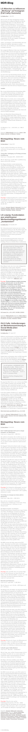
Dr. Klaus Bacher (4, 144)
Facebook (7, 713)
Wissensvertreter (13, 719)
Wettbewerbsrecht (9, 132)
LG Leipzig (9, 318)
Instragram (11, 415)
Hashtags (24, 359)
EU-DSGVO (3, 318)
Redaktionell (21, 415)
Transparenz (14, 318)
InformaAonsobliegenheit (6, 715)
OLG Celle (15, 415)
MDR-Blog (7, 2)
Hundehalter (18, 713)
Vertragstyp (3, 210)
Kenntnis (13, 715)
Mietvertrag (13, 208)
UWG (2, 417)
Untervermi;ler (4, 717)
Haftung (2, 415)
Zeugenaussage (21, 719)
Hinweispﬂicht (13, 713)
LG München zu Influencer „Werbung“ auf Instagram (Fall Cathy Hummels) (13, 11)
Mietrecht (13, 207)
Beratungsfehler (20, 712)
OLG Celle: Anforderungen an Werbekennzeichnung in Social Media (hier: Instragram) (13, 326)
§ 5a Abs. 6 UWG (9, 350)
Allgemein (8, 207)
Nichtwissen (3, 716)
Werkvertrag (18, 210)
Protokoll (16, 716)
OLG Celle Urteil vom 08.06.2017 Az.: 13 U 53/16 (13, 411)
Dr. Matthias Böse (4, 16)
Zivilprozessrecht (4, 712)
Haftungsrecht (13, 710)
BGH (20, 315)
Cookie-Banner (6, 118)
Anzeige (21, 132)
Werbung (18, 133)
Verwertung (3, 719)
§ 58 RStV (16, 347)
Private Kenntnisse (10, 716)
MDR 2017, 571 (18, 278)
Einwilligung (9, 317)
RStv (25, 415)
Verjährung (18, 717)
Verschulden (23, 717)
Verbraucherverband (11, 717)
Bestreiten (3, 713)
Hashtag (6, 415)
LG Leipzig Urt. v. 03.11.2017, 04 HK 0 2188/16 (12, 312)
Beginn (15, 712)
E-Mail (23, 315)
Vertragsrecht (18, 207)
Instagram (7, 133)
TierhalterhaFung (22, 716)
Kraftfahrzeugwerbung (5, 208)
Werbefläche (8, 210)
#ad (25, 414)
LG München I (13, 133)
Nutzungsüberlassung (20, 208)
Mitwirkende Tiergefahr (21, 715)
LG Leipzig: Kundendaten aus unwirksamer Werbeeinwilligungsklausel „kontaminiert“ (13, 218)
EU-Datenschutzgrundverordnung (20, 317)
